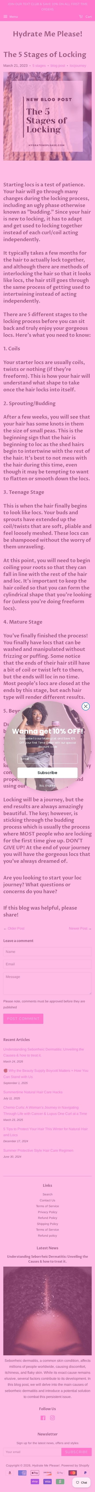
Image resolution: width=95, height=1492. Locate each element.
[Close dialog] (85, 706)
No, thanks (47, 785)
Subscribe (47, 772)
